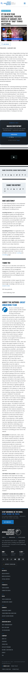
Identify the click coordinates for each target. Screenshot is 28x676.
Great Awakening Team (13, 303)
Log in (18, 140)
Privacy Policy (14, 666)
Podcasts (8, 10)
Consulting (4, 255)
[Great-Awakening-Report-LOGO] (10, 2)
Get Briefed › (7, 522)
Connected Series (6, 590)
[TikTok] (11, 559)
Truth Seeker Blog (6, 599)
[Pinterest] (22, 175)
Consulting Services (7, 231)
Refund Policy (15, 669)
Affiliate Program (6, 647)
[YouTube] (15, 559)
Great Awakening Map (7, 624)
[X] (5, 175)
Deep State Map (5, 627)
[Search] (2, 3)
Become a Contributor (7, 649)
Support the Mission (9, 564)
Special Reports (6, 579)
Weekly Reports (5, 573)
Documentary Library (7, 602)
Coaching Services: (7, 212)
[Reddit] (8, 175)
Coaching (19, 253)
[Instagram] (7, 559)
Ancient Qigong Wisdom (7, 616)
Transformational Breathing (9, 613)
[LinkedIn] (11, 175)
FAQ (3, 655)
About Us (4, 638)
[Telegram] (16, 175)
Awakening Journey (6, 610)
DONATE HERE (6, 286)
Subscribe (14, 134)
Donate (3, 652)
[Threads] (19, 175)
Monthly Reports (6, 576)
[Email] (25, 175)
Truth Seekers (5, 587)
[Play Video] (14, 157)
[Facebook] (2, 175)
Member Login (6, 666)
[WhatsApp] (14, 175)
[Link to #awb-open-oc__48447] (25, 3)
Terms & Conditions (6, 669)
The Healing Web (6, 630)
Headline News (4, 10)
